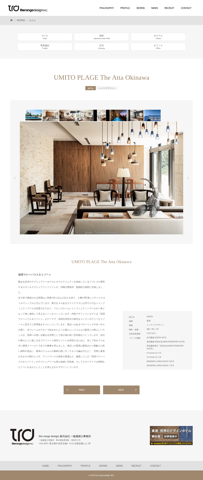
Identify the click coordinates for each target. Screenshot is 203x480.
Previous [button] (15, 178)
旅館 (101, 37)
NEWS (154, 8)
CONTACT (186, 8)
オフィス (158, 46)
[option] (33, 115)
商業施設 (44, 46)
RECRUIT (169, 8)
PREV (82, 389)
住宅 (101, 46)
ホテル (32, 20)
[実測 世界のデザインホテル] (171, 444)
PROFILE (125, 8)
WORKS (141, 8)
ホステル (158, 37)
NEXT (121, 389)
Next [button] (188, 178)
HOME (45, 465)
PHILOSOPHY (107, 8)
